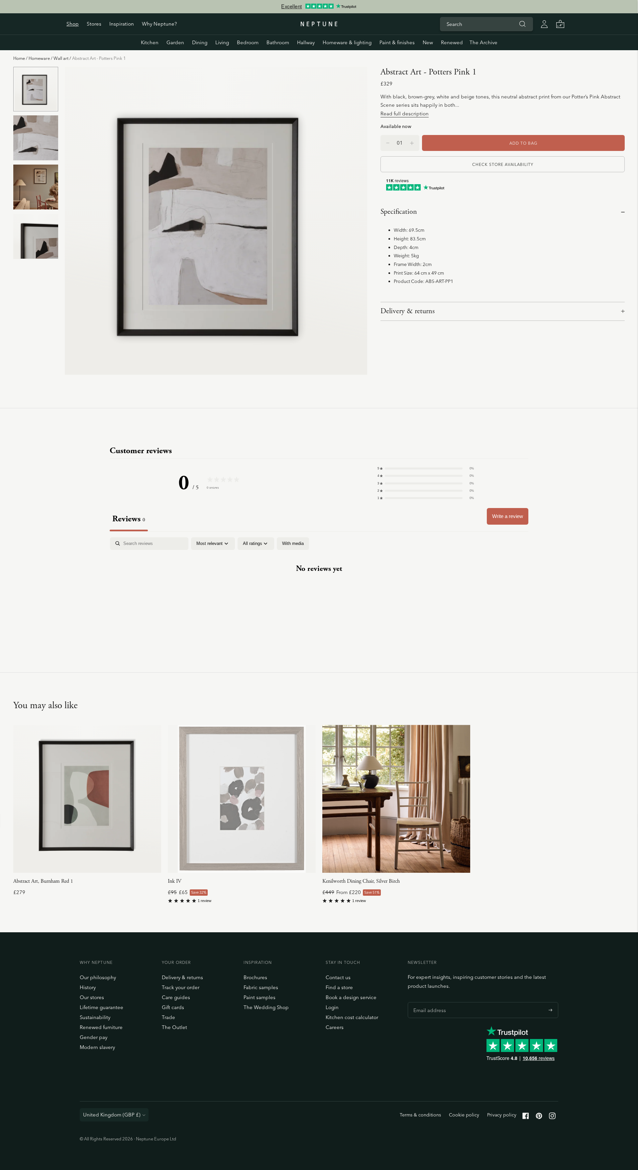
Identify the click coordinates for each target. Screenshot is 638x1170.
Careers (335, 1027)
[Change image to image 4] (35, 236)
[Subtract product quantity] (412, 143)
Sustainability (95, 1017)
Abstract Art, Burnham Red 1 (43, 881)
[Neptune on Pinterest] (539, 1117)
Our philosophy (98, 977)
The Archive (483, 42)
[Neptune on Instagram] (552, 1117)
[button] (425, 468)
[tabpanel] (319, 589)
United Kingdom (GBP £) (112, 1114)
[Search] (522, 24)
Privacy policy (501, 1115)
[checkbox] (293, 543)
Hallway (306, 42)
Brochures (255, 977)
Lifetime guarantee (101, 1007)
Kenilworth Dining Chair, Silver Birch (361, 881)
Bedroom (248, 42)
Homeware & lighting (347, 42)
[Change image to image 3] (35, 187)
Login (332, 1007)
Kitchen (150, 42)
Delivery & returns (407, 311)
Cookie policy (464, 1115)
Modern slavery (97, 1047)
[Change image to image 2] (35, 138)
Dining (199, 42)
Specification (398, 211)
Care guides (176, 997)
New (428, 42)
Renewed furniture (101, 1027)
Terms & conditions (420, 1115)
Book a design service (351, 997)
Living (222, 42)
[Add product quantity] (388, 143)
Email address (428, 1002)
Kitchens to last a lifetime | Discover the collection (319, 6)
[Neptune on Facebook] (525, 1117)
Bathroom (277, 42)
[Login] (544, 24)
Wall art (60, 58)
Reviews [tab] (128, 519)
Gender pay (93, 1037)
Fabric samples (261, 987)
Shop (72, 24)
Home (19, 58)
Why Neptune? (159, 24)
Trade (168, 1017)
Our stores (92, 997)
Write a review (507, 516)
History (88, 987)
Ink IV (174, 881)
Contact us (338, 977)
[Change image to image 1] (36, 89)
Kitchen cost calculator (352, 1017)
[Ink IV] (242, 799)
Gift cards (173, 1007)
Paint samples (259, 997)
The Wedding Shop (266, 1007)
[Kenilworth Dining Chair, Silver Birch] (396, 799)
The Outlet (174, 1027)
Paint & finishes (397, 42)
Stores (94, 24)
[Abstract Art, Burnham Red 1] (87, 799)
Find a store (339, 987)
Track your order (180, 987)
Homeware (39, 58)
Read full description (404, 113)
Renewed (452, 42)
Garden (175, 42)
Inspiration (121, 24)
